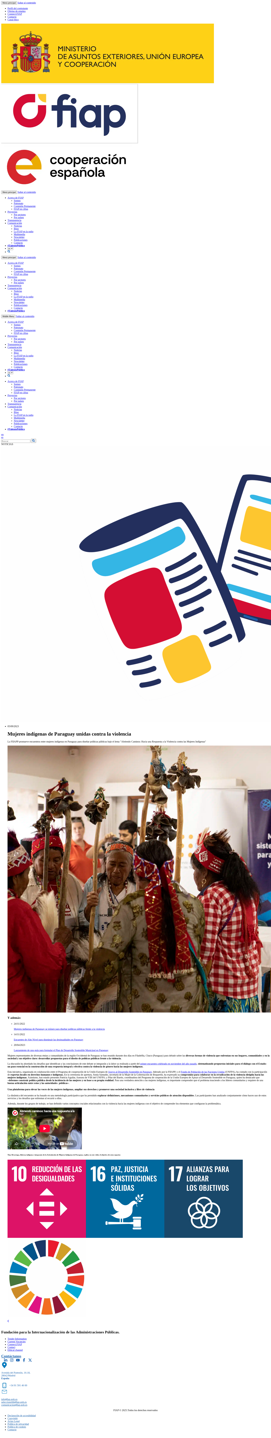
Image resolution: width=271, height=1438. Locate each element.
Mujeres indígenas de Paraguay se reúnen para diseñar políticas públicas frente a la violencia (59, 1029)
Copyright (13, 1418)
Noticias (18, 226)
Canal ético (13, 19)
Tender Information (17, 1338)
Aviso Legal (14, 1421)
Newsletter (19, 237)
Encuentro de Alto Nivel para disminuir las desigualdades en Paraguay (48, 1039)
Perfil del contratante (18, 8)
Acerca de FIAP (16, 197)
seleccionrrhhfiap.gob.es (14, 1402)
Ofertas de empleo (17, 11)
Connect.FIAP (15, 14)
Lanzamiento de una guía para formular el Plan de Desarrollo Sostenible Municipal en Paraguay (61, 1050)
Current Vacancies (17, 1341)
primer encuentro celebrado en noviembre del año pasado (168, 1063)
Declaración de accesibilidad (22, 1415)
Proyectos (12, 211)
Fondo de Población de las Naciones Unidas (203, 1072)
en (2, 434)
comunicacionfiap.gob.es (14, 1405)
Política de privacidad (18, 1424)
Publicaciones (20, 240)
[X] (30, 1360)
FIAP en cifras (21, 209)
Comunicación (15, 223)
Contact (11, 1347)
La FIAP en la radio (23, 231)
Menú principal (9, 3)
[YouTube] (18, 1360)
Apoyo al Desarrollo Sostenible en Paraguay (130, 1072)
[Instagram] (12, 1360)
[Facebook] (24, 1360)
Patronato (18, 203)
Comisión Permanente (25, 206)
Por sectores (20, 214)
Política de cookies (17, 1426)
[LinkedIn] (6, 1360)
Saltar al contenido (27, 2)
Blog (16, 228)
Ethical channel (15, 1350)
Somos (17, 200)
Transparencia (14, 220)
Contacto (12, 16)
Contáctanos (11, 1356)
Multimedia (19, 234)
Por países (19, 217)
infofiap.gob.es (9, 1399)
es (2, 437)
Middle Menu (8, 316)
